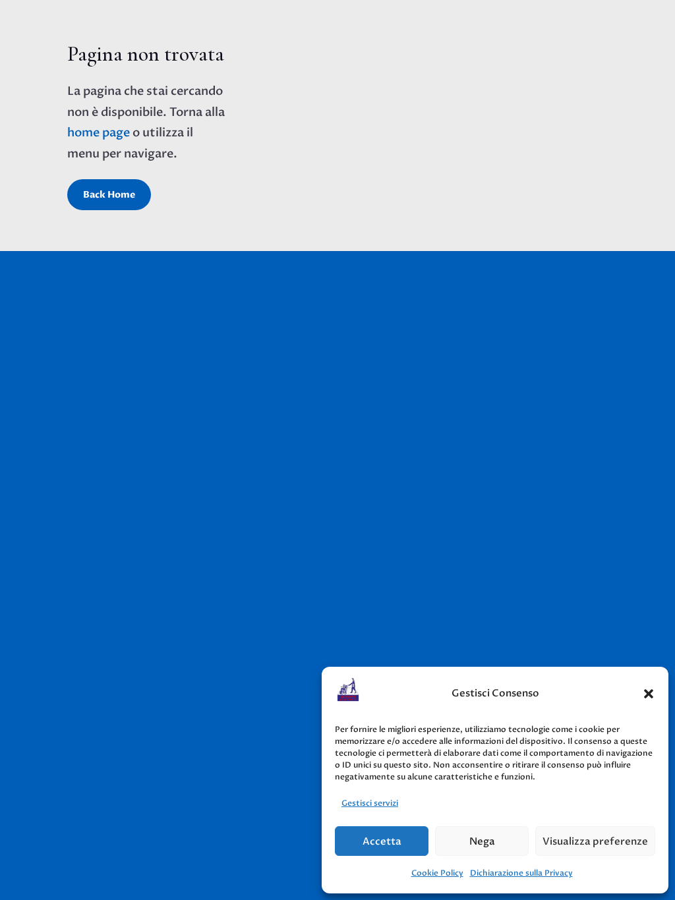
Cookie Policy (437, 873)
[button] (648, 693)
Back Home (109, 194)
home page (98, 133)
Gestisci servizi (369, 803)
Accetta (382, 841)
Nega (482, 841)
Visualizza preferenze (595, 841)
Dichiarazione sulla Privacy (521, 873)
